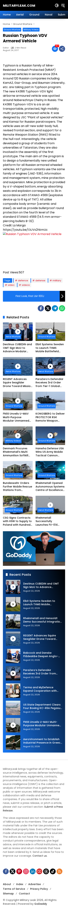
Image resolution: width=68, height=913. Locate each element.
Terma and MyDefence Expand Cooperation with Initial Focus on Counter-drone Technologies (40, 689)
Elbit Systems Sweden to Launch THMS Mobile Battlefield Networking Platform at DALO (50, 348)
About (7, 884)
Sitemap (8, 893)
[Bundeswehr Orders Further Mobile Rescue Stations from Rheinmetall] (18, 470)
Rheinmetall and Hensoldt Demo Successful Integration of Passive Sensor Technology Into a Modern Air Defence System (42, 620)
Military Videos (31, 29)
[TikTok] (53, 871)
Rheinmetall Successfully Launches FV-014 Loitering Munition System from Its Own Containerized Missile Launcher (49, 521)
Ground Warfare (12, 29)
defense (40, 280)
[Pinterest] (19, 871)
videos (26, 285)
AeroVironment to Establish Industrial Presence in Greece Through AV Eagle (42, 741)
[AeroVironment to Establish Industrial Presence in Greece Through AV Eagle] (13, 742)
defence (23, 280)
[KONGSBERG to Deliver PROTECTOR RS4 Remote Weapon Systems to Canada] (50, 401)
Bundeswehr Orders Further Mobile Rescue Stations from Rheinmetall (17, 486)
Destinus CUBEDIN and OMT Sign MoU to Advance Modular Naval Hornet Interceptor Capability (17, 348)
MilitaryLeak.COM (19, 5)
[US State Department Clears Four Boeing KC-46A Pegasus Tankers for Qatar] (13, 708)
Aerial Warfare (13, 336)
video (11, 285)
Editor (6, 48)
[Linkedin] (33, 871)
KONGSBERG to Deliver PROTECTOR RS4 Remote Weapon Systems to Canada (50, 417)
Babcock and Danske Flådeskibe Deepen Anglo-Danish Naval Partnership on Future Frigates (42, 654)
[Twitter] (48, 308)
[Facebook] (41, 308)
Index (19, 884)
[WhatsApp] (62, 308)
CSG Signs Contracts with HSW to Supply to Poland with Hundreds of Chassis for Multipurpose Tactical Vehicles (17, 521)
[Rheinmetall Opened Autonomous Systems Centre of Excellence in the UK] (50, 470)
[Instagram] (26, 871)
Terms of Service (14, 889)
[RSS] (59, 871)
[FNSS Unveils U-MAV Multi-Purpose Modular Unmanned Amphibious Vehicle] (18, 401)
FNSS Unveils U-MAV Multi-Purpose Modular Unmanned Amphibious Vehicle (16, 417)
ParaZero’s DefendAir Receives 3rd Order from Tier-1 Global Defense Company (49, 382)
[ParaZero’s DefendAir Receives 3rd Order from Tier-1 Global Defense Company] (50, 366)
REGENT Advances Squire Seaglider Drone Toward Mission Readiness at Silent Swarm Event (17, 382)
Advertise (34, 884)
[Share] (62, 49)
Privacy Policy (39, 889)
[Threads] (46, 871)
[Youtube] (39, 871)
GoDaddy (40, 904)
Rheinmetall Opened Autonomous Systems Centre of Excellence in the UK (50, 486)
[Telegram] (55, 308)
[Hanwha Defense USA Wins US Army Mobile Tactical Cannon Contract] (50, 435)
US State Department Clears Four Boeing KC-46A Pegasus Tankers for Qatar (42, 706)
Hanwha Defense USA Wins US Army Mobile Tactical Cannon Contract (50, 452)
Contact (24, 893)
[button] (57, 5)
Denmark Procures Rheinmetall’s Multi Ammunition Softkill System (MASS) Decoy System (17, 452)
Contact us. (39, 856)
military (57, 280)
